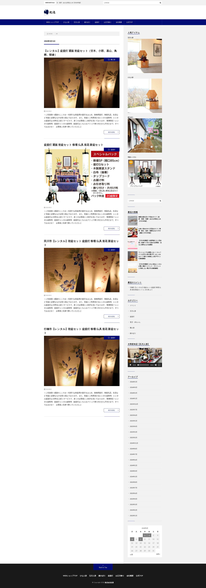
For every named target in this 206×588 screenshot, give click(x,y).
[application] (145, 357)
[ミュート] (156, 365)
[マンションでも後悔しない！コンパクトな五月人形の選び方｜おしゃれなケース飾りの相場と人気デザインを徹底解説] (132, 256)
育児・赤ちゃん (135, 322)
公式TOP (129, 22)
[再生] (131, 365)
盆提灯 (97, 22)
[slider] (143, 364)
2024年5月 (133, 465)
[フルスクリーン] (159, 365)
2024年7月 (133, 454)
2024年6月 (133, 460)
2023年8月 (133, 482)
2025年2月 (133, 437)
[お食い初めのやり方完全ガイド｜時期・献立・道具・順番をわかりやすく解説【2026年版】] (132, 232)
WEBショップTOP (52, 22)
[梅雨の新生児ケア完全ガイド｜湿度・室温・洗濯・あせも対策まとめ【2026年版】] (132, 221)
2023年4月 (133, 499)
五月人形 (77, 22)
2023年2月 (133, 510)
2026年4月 (133, 387)
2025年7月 (133, 410)
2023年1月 (133, 515)
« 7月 (131, 554)
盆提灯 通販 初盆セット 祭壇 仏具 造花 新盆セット (73, 144)
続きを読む (111, 132)
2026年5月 (133, 382)
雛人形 (113, 59)
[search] (160, 2)
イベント (133, 305)
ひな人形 (66, 22)
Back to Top (103, 567)
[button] (145, 357)
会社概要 (119, 22)
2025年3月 (133, 432)
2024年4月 (133, 471)
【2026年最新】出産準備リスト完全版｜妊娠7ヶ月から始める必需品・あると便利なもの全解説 (150, 242)
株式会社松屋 (109, 582)
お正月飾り (107, 22)
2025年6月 (133, 415)
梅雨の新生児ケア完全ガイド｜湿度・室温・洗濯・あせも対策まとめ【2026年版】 (150, 219)
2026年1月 (133, 398)
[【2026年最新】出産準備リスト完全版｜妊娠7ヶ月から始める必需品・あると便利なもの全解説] (132, 244)
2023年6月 (133, 493)
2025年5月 (133, 421)
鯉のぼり (87, 22)
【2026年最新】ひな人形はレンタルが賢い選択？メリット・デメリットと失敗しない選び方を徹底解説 (150, 266)
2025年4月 (133, 426)
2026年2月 (133, 393)
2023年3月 (133, 504)
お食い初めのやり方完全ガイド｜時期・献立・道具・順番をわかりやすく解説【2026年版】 (150, 231)
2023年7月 (133, 488)
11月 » (158, 554)
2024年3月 (133, 476)
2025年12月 (134, 404)
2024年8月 (133, 449)
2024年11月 (134, 443)
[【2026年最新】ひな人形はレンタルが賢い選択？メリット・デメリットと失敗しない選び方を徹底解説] (132, 268)
